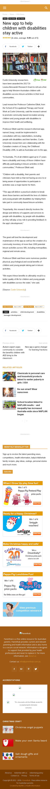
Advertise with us (20, 773)
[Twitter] (36, 669)
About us (32, 656)
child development (27, 312)
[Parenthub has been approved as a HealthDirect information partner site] (25, 688)
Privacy (24, 775)
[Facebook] (14, 669)
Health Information (33, 786)
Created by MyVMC (17, 786)
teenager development (12, 315)
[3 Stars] (6, 38)
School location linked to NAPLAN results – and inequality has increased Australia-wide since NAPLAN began (32, 408)
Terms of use (34, 775)
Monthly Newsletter (16, 447)
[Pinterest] (28, 669)
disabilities (41, 312)
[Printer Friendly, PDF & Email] (39, 80)
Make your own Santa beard (31, 740)
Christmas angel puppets (29, 727)
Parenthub (27, 780)
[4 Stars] (8, 38)
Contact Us (15, 775)
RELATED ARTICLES (12, 367)
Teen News (21, 18)
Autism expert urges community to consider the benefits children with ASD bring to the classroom (14, 352)
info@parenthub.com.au (30, 661)
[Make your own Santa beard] (8, 743)
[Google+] (21, 669)
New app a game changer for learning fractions (36, 348)
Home (5, 14)
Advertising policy (36, 773)
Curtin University (18, 289)
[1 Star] (3, 38)
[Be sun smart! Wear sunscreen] (9, 392)
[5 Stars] (10, 38)
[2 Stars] (5, 38)
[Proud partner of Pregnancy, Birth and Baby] (25, 695)
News (12, 14)
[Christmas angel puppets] (8, 729)
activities (14, 312)
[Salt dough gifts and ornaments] (8, 756)
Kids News (20, 14)
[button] (46, 8)
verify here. (28, 708)
